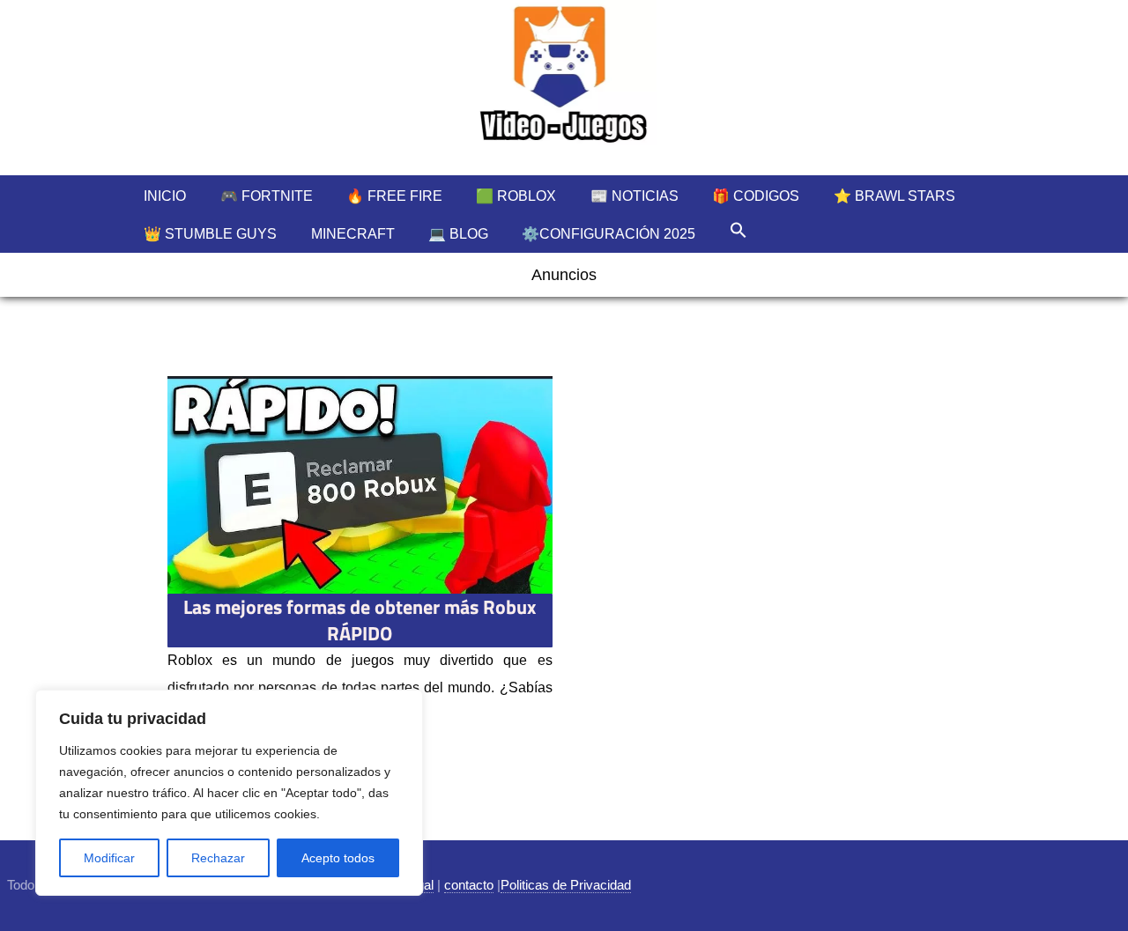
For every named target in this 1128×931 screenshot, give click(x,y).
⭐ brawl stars (894, 195)
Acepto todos (338, 858)
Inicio (165, 195)
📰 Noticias (634, 195)
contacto (469, 884)
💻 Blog (458, 233)
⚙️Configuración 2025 (608, 233)
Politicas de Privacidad (566, 884)
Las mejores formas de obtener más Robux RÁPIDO (359, 620)
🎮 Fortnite (266, 195)
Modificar (109, 858)
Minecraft (353, 233)
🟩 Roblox (516, 195)
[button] (738, 230)
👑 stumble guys (210, 233)
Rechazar (218, 858)
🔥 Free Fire (394, 195)
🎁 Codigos (755, 195)
